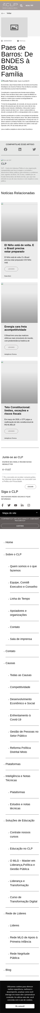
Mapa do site (9, 513)
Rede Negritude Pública (20, 955)
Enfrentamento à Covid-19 (20, 717)
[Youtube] (16, 505)
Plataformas (13, 764)
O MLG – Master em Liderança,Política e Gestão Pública (22, 865)
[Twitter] (9, 505)
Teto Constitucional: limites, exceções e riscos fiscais (17, 410)
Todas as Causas (21, 675)
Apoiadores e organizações (18, 613)
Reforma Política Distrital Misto (20, 750)
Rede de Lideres (16, 913)
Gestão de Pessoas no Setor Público (24, 733)
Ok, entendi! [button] (20, 1006)
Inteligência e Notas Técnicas (18, 778)
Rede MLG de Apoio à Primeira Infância (24, 939)
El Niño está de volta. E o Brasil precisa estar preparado (19, 248)
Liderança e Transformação (19, 883)
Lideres (14, 925)
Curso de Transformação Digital (23, 899)
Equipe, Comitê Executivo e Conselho (23, 584)
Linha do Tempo (20, 598)
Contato (15, 627)
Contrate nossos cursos (20, 834)
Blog (8, 969)
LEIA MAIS (11, 269)
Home (9, 542)
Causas (10, 663)
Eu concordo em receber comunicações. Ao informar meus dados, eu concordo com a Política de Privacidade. (19, 479)
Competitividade (20, 687)
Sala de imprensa (21, 638)
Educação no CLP (21, 848)
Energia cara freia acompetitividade (15, 328)
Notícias (22, 41)
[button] (21, 5)
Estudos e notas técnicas (20, 806)
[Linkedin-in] (22, 505)
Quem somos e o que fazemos (23, 568)
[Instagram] (29, 505)
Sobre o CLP (14, 554)
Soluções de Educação (20, 820)
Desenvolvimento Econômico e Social (22, 701)
